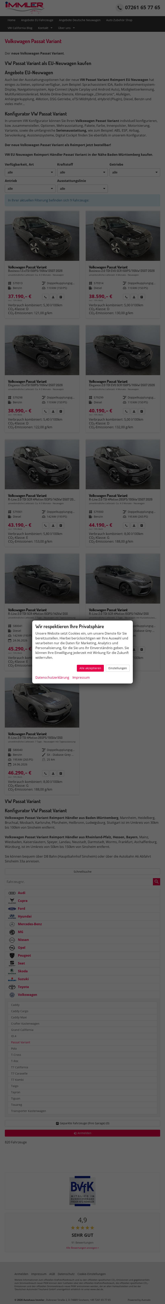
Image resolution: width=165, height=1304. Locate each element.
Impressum (81, 677)
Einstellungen (117, 668)
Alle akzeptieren (90, 668)
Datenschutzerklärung (52, 677)
